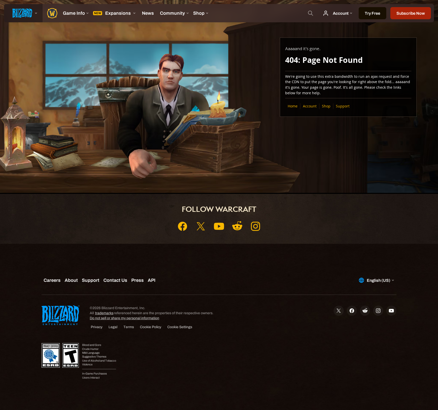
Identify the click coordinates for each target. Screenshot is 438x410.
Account (310, 106)
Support (343, 106)
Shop (326, 106)
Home (293, 106)
